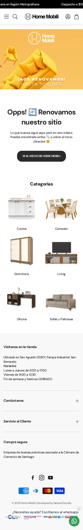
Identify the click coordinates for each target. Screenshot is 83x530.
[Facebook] (32, 477)
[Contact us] (74, 521)
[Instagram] (41, 477)
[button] (7, 16)
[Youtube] (50, 477)
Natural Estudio (62, 503)
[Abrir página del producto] (22, 207)
